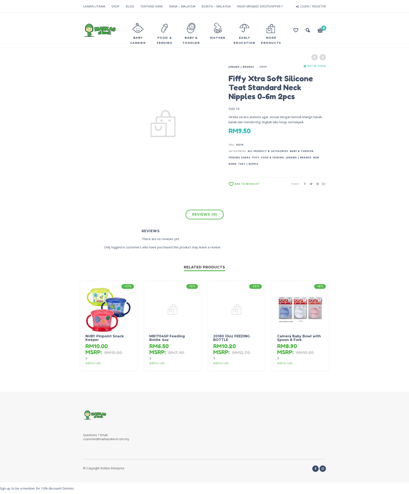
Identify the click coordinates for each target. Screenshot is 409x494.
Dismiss (68, 488)
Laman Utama (94, 6)
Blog (130, 6)
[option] (163, 124)
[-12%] (172, 309)
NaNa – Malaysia (182, 6)
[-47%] (108, 309)
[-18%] (300, 309)
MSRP (93, 352)
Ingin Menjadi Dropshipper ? (260, 6)
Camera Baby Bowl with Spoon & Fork (299, 338)
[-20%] (236, 309)
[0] (320, 31)
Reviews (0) (204, 214)
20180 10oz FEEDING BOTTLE (231, 338)
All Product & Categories (268, 151)
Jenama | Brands (241, 66)
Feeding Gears (239, 157)
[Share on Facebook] (303, 183)
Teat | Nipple (248, 163)
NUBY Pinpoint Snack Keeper (104, 338)
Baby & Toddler (302, 151)
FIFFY (263, 66)
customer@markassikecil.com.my (106, 439)
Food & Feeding (272, 157)
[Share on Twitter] (310, 183)
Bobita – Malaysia (216, 6)
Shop (115, 6)
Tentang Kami (151, 6)
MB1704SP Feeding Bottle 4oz (167, 338)
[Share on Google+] (323, 183)
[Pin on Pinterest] (316, 183)
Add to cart (93, 363)
